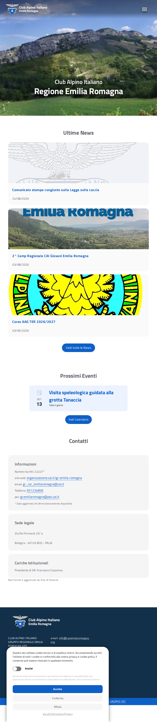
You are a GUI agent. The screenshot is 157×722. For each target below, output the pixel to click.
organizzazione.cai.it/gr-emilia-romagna (54, 477)
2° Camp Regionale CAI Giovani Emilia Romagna (50, 256)
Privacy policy (58, 714)
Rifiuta (58, 707)
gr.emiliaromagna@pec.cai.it (39, 496)
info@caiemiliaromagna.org (70, 640)
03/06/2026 (20, 330)
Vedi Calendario (78, 419)
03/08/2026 (20, 264)
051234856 (35, 490)
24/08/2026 (20, 198)
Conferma (57, 698)
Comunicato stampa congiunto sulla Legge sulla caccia (55, 190)
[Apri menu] (144, 9)
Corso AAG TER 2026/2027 (34, 322)
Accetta (57, 689)
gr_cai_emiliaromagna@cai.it (43, 484)
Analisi (29, 668)
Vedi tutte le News (78, 347)
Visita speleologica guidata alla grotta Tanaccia (81, 396)
